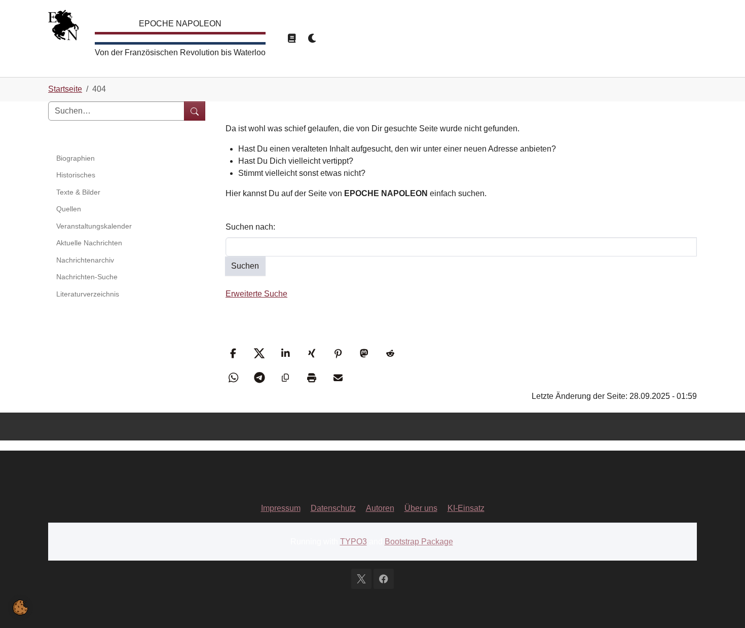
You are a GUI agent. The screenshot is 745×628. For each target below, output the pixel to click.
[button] (234, 353)
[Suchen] (194, 111)
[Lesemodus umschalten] (291, 38)
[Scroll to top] (723, 606)
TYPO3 (353, 541)
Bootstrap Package (419, 541)
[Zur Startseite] (63, 28)
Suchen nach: (250, 227)
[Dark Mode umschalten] (312, 38)
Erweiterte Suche (256, 293)
